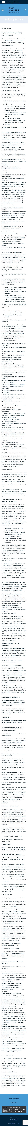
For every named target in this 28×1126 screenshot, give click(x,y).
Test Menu (14, 1103)
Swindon (9, 2)
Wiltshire (16, 2)
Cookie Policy (14, 1120)
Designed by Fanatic (14, 1123)
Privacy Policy (14, 1118)
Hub (3, 2)
